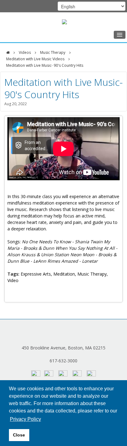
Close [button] (19, 434)
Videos (25, 52)
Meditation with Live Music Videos (35, 59)
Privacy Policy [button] (25, 419)
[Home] (8, 52)
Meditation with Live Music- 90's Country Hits (44, 65)
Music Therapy (52, 52)
